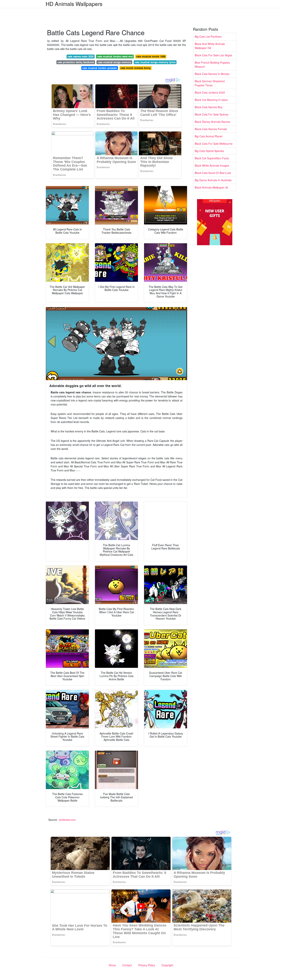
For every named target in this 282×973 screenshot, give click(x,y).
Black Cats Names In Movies (212, 74)
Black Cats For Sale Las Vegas (213, 55)
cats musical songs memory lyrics (155, 62)
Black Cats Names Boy (208, 107)
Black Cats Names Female (211, 129)
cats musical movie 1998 (150, 56)
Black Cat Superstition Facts (212, 158)
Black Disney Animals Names (212, 122)
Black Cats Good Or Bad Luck (213, 173)
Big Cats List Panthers (208, 36)
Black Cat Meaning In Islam (211, 100)
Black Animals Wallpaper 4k (211, 187)
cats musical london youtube (99, 68)
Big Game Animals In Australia (213, 180)
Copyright (167, 965)
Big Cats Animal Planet (208, 136)
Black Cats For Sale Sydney (211, 114)
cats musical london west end (115, 56)
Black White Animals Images (212, 165)
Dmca (112, 965)
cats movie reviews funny (135, 68)
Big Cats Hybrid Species (209, 151)
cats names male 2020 (81, 56)
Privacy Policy (146, 965)
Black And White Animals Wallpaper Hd (210, 46)
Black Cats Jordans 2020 (210, 92)
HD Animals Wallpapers (74, 3)
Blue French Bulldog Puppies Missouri (212, 64)
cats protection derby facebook (75, 62)
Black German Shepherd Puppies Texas (210, 83)
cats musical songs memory (114, 62)
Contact (127, 965)
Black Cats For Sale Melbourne (214, 143)
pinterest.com (67, 820)
